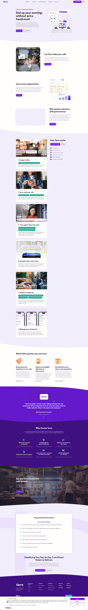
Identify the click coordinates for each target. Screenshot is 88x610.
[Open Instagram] (19, 596)
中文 (83, 1)
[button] (28, 1)
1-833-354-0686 (77, 1)
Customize (77, 601)
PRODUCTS (18, 9)
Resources (51, 1)
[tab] (19, 217)
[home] (5, 1)
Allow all (77, 598)
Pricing (63, 144)
